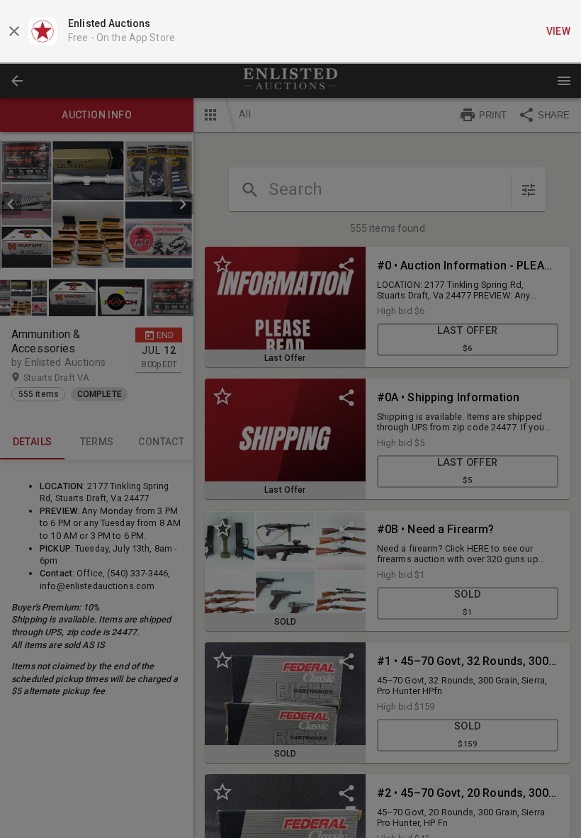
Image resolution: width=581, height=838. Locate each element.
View (558, 31)
